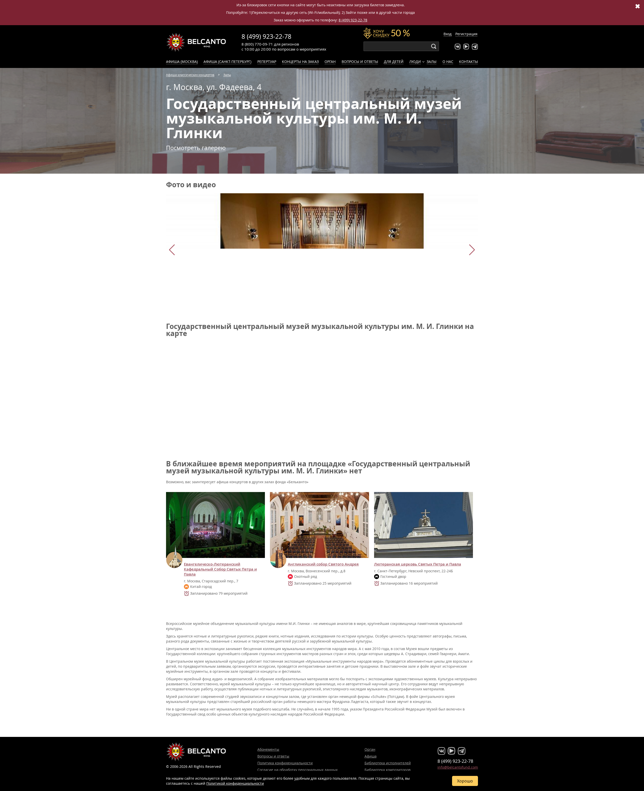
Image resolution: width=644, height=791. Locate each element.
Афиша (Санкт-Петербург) (227, 61)
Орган (330, 61)
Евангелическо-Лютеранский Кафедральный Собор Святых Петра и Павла (220, 569)
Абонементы (268, 749)
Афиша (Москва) (182, 61)
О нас (447, 61)
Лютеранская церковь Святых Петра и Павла (417, 564)
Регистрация (466, 33)
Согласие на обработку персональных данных (297, 769)
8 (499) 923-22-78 (353, 20)
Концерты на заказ (300, 61)
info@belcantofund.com (457, 767)
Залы (431, 61)
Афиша (371, 756)
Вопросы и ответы (360, 61)
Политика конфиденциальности (285, 763)
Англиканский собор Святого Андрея (323, 564)
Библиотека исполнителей (388, 763)
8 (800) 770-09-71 (257, 44)
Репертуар (266, 61)
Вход (448, 33)
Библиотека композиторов (388, 769)
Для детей (394, 61)
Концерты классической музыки (196, 42)
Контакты (468, 61)
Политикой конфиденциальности (235, 783)
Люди (415, 61)
